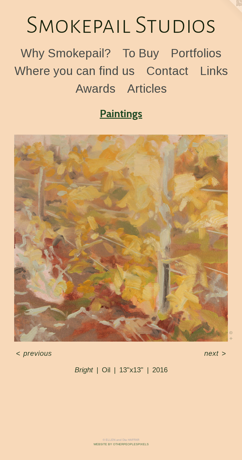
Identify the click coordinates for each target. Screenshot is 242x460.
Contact (167, 70)
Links (214, 70)
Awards (95, 88)
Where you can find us (74, 70)
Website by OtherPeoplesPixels (121, 444)
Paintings (121, 113)
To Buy (140, 53)
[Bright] (121, 238)
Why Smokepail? (66, 53)
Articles (147, 88)
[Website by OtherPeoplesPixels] (230, 12)
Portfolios (196, 53)
